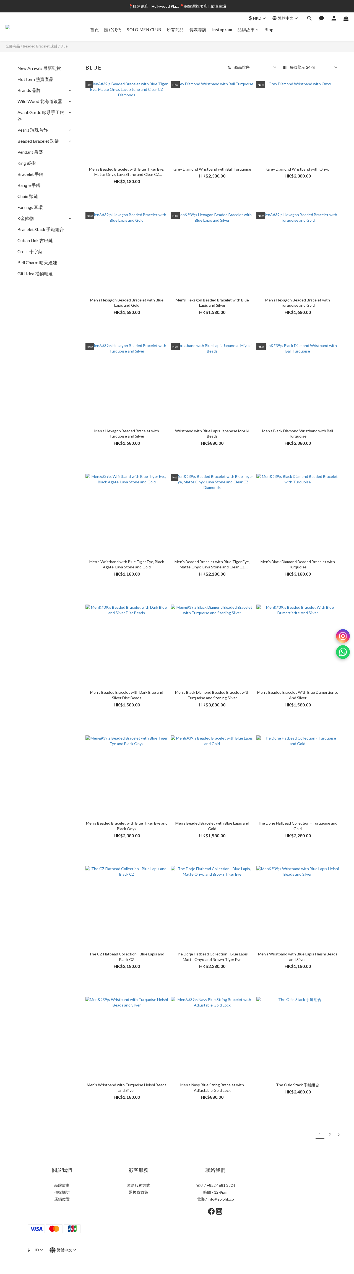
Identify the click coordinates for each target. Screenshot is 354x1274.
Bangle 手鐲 (28, 185)
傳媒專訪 (198, 29)
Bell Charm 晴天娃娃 (37, 262)
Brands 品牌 (29, 90)
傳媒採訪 (62, 1192)
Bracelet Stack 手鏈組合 (40, 229)
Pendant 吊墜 (30, 152)
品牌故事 (246, 29)
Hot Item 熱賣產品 (35, 79)
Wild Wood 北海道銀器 (39, 101)
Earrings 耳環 (30, 207)
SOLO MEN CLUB (144, 29)
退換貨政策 (138, 1192)
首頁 (94, 29)
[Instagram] (343, 636)
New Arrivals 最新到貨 (39, 68)
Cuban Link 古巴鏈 (35, 240)
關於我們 (112, 29)
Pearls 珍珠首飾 (32, 130)
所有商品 (175, 29)
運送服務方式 (138, 1185)
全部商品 (13, 46)
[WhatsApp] (343, 652)
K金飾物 (25, 218)
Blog (269, 29)
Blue (64, 46)
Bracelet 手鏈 (30, 174)
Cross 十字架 (30, 251)
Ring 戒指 (26, 163)
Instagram (222, 29)
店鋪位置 (62, 1199)
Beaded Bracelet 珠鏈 (40, 46)
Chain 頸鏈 (27, 196)
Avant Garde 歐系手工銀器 (40, 115)
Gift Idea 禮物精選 (35, 273)
